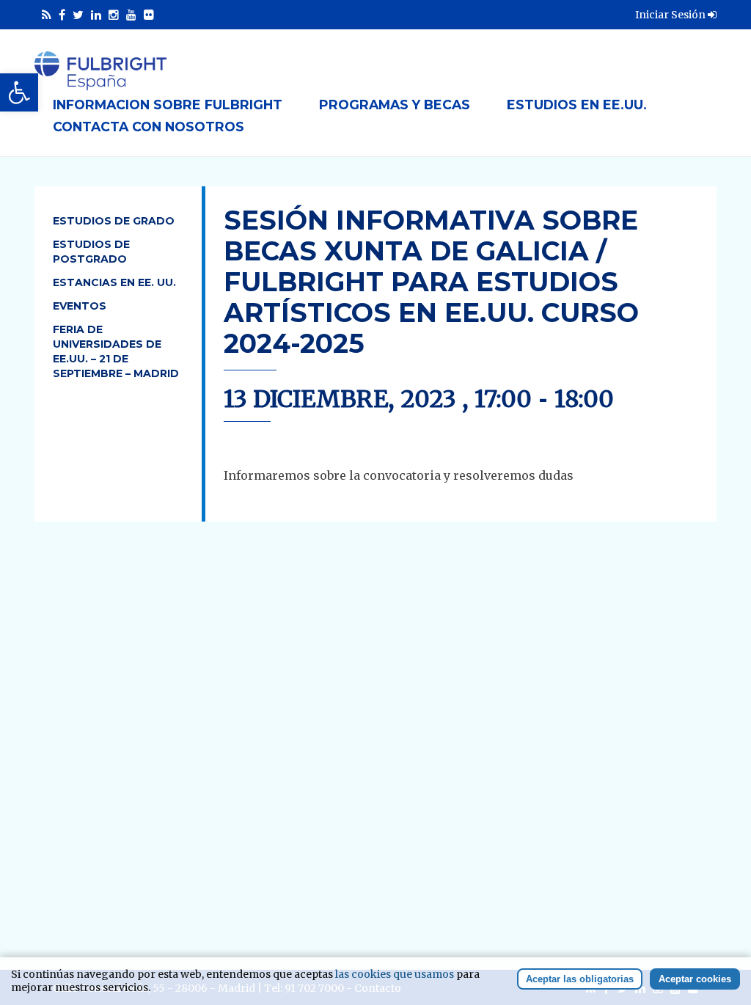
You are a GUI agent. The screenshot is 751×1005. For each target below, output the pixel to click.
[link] (19, 92)
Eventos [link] (79, 306)
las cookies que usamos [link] (394, 974)
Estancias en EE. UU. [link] (114, 282)
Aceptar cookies (695, 978)
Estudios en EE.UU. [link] (577, 104)
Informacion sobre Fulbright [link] (167, 104)
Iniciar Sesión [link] (671, 14)
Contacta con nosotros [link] (148, 126)
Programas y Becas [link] (394, 104)
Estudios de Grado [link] (114, 220)
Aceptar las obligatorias (580, 978)
